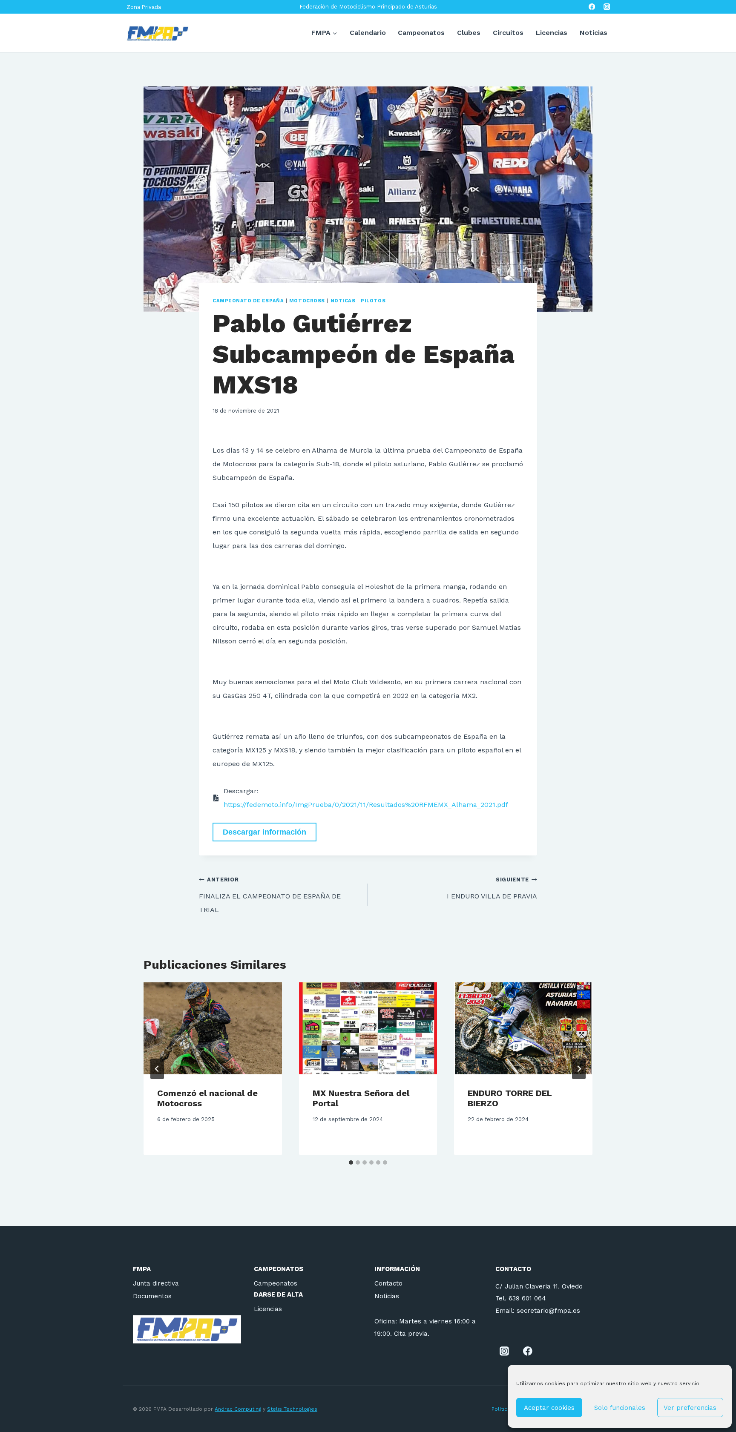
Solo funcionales (619, 1408)
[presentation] (213, 1028)
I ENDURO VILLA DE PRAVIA (492, 888)
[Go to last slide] (157, 1069)
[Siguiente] (579, 1069)
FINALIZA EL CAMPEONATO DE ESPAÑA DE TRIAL (270, 895)
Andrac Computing (238, 1409)
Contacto (388, 1283)
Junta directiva (156, 1283)
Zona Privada (143, 7)
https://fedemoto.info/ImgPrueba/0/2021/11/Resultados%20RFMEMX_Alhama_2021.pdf (366, 805)
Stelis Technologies (292, 1409)
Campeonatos (421, 33)
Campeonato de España (248, 301)
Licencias (551, 33)
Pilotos (373, 301)
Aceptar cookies (549, 1408)
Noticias (593, 33)
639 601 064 (527, 1298)
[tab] (351, 1162)
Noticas (343, 301)
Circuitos (508, 33)
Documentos (152, 1296)
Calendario (368, 33)
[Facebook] (591, 7)
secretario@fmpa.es (548, 1310)
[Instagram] (606, 7)
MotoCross (307, 301)
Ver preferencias (690, 1408)
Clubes (468, 33)
